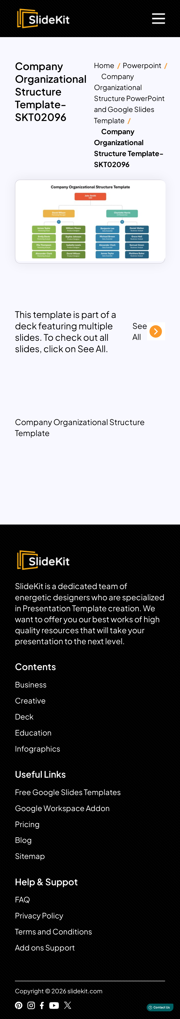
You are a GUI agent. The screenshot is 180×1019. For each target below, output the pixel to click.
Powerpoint (142, 65)
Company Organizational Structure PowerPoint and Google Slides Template (129, 98)
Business (31, 684)
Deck (24, 716)
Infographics (37, 748)
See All (139, 331)
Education (33, 732)
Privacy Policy (39, 915)
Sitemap (30, 856)
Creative (30, 700)
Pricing (27, 824)
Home (104, 65)
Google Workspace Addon (62, 808)
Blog (23, 840)
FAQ (22, 899)
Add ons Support (45, 947)
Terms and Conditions (53, 931)
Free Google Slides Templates (68, 792)
